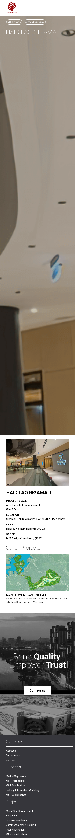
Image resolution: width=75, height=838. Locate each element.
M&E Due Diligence (16, 795)
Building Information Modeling (22, 790)
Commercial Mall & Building (21, 825)
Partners (11, 760)
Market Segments (16, 776)
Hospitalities (12, 815)
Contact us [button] (37, 690)
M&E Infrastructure (16, 834)
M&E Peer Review (15, 785)
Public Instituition (15, 829)
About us (11, 750)
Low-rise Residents (16, 820)
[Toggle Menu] (69, 7)
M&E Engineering (15, 780)
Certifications (13, 755)
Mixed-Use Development (19, 811)
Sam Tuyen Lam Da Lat (26, 595)
